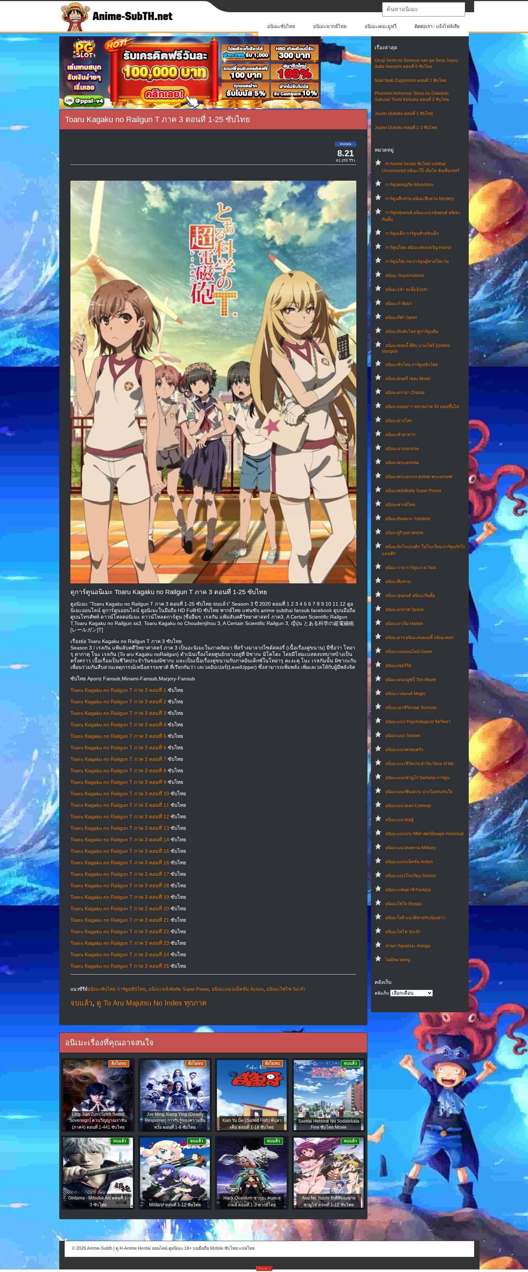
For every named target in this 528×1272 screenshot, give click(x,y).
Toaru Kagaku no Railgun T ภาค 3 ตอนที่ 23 (119, 943)
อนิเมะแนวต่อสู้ (399, 819)
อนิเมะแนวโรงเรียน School (410, 875)
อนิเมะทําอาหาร (400, 434)
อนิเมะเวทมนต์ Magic (405, 693)
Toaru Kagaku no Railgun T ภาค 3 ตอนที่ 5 (118, 736)
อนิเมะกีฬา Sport (401, 317)
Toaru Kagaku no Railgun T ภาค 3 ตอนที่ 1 (118, 690)
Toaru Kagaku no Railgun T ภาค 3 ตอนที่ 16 (119, 862)
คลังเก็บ (382, 993)
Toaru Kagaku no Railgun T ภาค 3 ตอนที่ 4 (118, 724)
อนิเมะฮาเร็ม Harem (404, 623)
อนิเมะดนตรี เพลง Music (408, 378)
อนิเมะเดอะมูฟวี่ (381, 26)
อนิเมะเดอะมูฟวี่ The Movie (410, 679)
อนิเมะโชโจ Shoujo (403, 903)
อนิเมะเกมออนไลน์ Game (408, 651)
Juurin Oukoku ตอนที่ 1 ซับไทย (404, 113)
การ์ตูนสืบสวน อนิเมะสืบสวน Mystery (419, 198)
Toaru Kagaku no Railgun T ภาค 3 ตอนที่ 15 (119, 851)
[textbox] (423, 9)
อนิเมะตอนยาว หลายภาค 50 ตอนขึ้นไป (422, 406)
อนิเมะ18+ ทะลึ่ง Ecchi (406, 289)
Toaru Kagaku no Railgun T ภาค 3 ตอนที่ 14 (119, 839)
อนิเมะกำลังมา (398, 303)
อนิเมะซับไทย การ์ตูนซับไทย (411, 364)
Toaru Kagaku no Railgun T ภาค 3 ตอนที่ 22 (119, 931)
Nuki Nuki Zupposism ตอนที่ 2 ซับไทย (410, 80)
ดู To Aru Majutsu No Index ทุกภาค (152, 1003)
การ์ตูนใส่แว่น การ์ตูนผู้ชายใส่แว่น (417, 261)
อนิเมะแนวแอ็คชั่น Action (409, 861)
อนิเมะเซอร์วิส (398, 665)
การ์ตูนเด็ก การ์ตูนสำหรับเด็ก (412, 233)
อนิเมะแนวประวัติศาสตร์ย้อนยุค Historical (424, 833)
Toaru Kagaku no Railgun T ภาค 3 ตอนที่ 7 (118, 759)
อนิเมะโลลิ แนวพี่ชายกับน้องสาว (415, 917)
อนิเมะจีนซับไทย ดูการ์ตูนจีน (411, 331)
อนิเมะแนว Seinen (403, 735)
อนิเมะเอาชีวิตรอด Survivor (411, 707)
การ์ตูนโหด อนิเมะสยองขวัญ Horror (418, 247)
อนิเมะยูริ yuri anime (404, 532)
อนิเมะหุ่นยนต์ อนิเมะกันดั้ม (410, 595)
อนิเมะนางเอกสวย (402, 448)
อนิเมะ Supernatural (404, 275)
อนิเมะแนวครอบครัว (404, 749)
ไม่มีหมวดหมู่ (397, 959)
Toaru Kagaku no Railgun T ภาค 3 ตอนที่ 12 (119, 816)
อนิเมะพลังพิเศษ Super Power (413, 490)
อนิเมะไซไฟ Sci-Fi (402, 931)
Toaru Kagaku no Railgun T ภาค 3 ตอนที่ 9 (118, 782)
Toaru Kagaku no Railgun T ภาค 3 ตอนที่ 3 (118, 713)
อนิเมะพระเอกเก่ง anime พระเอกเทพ (418, 476)
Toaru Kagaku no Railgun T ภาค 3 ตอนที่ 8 (118, 770)
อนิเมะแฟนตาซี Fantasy (408, 889)
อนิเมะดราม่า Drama (405, 392)
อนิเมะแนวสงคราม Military (410, 847)
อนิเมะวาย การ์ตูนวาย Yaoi (410, 567)
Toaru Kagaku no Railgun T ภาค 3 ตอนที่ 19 (119, 897)
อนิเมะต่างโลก (398, 420)
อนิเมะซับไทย (281, 26)
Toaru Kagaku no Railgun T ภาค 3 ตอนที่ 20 (119, 908)
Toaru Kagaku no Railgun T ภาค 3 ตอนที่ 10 (119, 793)
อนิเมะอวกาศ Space (404, 609)
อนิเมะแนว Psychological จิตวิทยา (418, 721)
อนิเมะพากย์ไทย (330, 26)
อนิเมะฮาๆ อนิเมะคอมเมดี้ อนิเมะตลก (419, 637)
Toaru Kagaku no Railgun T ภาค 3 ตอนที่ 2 (118, 701)
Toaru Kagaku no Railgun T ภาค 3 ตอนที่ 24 (119, 954)
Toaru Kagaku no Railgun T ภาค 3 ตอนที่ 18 (119, 885)
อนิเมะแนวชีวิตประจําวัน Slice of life (419, 763)
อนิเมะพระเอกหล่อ (402, 462)
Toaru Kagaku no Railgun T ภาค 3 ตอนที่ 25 (119, 966)
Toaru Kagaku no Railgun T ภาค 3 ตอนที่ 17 (119, 874)
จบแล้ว (81, 1003)
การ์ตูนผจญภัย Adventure (409, 184)
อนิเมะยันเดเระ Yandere (407, 518)
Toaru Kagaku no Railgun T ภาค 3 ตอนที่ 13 (119, 828)
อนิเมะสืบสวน (398, 581)
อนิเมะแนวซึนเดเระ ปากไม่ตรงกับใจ (419, 791)
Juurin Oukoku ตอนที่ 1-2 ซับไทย (406, 127)
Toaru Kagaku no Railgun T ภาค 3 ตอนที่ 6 (118, 747)
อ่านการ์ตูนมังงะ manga (407, 945)
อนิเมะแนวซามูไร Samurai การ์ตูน (417, 777)
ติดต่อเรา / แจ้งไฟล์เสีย (437, 26)
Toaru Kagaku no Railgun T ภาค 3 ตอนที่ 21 (119, 920)
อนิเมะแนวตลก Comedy (408, 805)
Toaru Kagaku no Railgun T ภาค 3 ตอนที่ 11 (119, 805)
